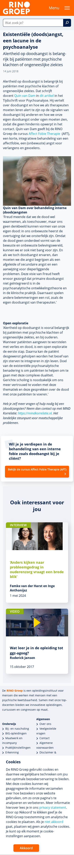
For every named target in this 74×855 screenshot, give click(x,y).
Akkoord (26, 848)
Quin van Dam (24, 95)
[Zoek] (67, 23)
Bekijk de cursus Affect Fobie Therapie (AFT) (37, 469)
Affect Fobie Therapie (44, 133)
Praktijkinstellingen (18, 747)
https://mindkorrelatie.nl (35, 413)
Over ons (45, 724)
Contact (44, 738)
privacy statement (52, 807)
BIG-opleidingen (16, 733)
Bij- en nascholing (17, 728)
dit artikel (47, 95)
